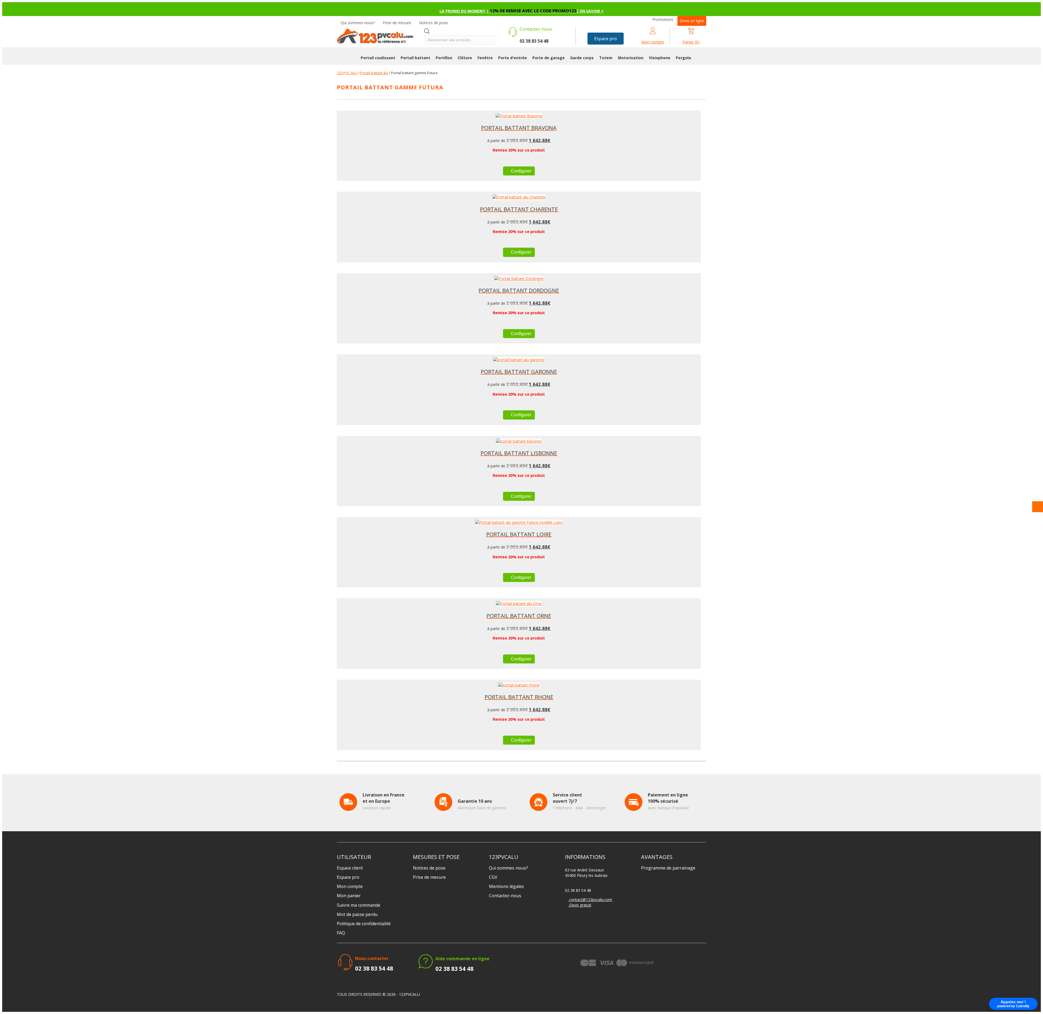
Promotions (662, 19)
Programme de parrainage (668, 868)
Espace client (350, 868)
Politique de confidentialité (364, 924)
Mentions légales (506, 886)
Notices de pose (433, 22)
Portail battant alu (374, 72)
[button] (606, 39)
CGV (493, 877)
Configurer (520, 171)
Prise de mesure (397, 22)
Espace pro (348, 877)
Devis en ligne (692, 20)
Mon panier (349, 896)
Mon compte (350, 886)
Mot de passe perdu (357, 914)
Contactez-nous (505, 896)
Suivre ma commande (358, 905)
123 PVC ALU (347, 72)
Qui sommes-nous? (358, 22)
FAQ (341, 933)
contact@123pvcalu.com (590, 899)
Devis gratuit (579, 905)
